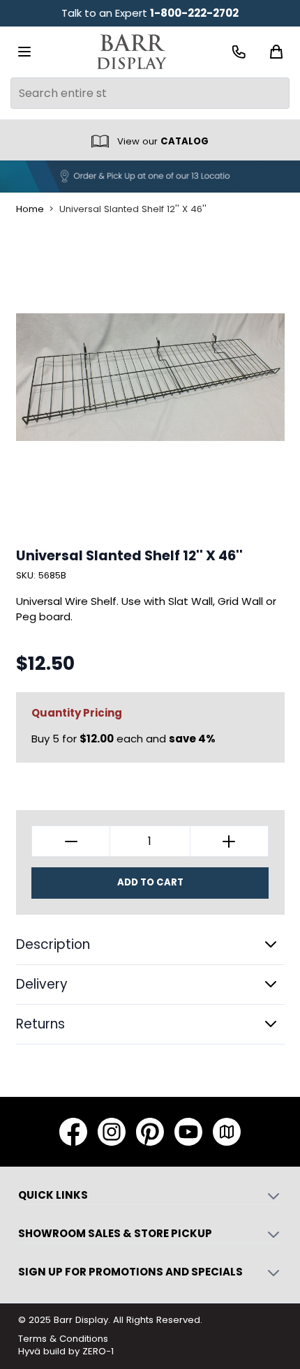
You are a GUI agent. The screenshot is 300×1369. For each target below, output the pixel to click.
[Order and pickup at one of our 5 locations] (150, 176)
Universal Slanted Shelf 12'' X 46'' (133, 209)
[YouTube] (188, 1132)
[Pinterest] (150, 1132)
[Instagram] (112, 1132)
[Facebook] (73, 1132)
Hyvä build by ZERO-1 (66, 1351)
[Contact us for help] (239, 52)
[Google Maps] (227, 1132)
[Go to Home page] (132, 52)
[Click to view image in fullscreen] (150, 377)
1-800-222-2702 (194, 13)
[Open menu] (24, 51)
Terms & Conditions (63, 1338)
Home (30, 209)
